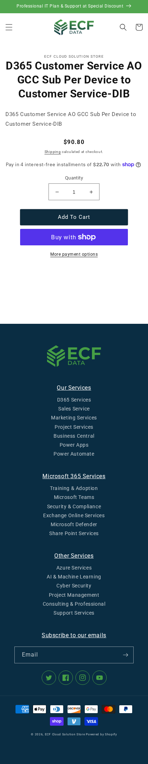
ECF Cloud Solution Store (65, 734)
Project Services (74, 427)
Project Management (74, 595)
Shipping (53, 152)
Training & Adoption (74, 488)
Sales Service (74, 409)
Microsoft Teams (74, 497)
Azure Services (74, 568)
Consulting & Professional (74, 604)
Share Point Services (74, 533)
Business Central (74, 436)
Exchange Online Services (74, 515)
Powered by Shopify (101, 734)
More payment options (74, 254)
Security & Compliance (74, 506)
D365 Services (74, 400)
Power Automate (74, 454)
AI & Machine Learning (74, 577)
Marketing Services (74, 418)
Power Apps (74, 445)
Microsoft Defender (74, 524)
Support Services (74, 613)
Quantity (74, 178)
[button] (9, 27)
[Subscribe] (125, 655)
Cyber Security (73, 585)
